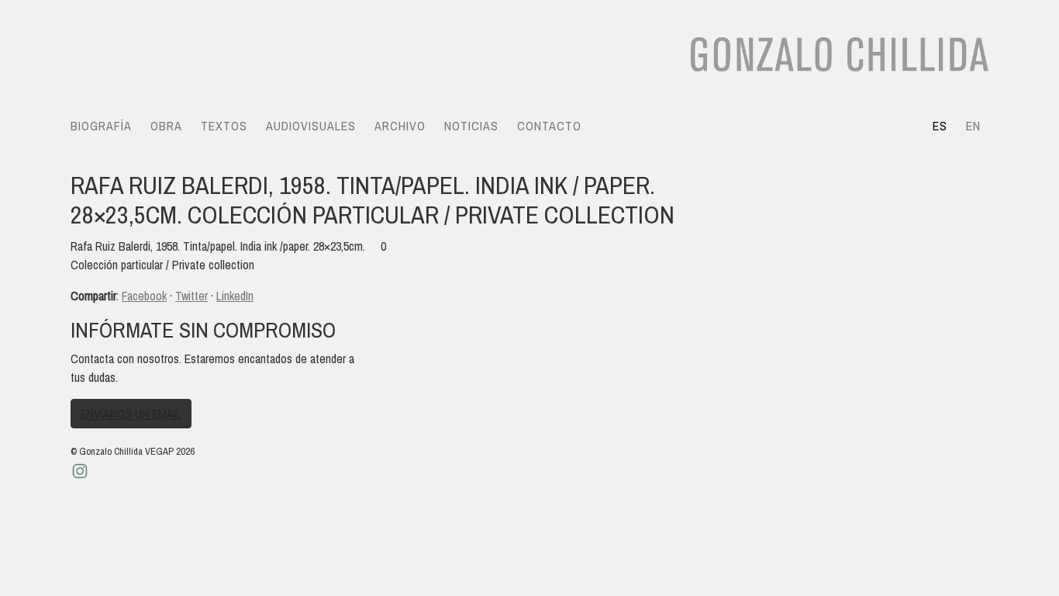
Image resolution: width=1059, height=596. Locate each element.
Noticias (471, 125)
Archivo (400, 125)
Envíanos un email (131, 413)
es (940, 125)
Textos (224, 125)
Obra (166, 125)
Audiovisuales (311, 125)
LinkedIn (235, 295)
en (973, 125)
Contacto (549, 125)
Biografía (101, 125)
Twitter (191, 295)
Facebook (144, 295)
